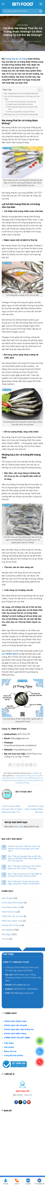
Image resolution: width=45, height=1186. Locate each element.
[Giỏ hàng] (41, 4)
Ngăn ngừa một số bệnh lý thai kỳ (20, 104)
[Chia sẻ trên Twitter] (18, 765)
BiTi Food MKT (36, 41)
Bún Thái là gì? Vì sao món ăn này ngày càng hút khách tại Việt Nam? (24, 882)
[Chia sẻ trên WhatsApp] (10, 765)
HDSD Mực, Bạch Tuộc (12, 921)
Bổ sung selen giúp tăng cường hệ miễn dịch (23, 108)
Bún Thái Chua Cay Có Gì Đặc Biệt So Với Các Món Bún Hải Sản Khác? (25, 875)
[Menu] (3, 4)
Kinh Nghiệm (22, 25)
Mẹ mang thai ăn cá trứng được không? (21, 93)
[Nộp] (40, 11)
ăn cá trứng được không (22, 775)
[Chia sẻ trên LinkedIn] (31, 765)
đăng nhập (18, 826)
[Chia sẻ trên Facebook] (14, 765)
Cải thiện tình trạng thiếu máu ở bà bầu (22, 102)
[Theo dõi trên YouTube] (29, 1102)
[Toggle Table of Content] (38, 90)
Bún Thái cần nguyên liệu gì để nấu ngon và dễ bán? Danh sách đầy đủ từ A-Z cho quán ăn (25, 858)
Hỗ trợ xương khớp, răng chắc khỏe (21, 112)
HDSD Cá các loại (9, 912)
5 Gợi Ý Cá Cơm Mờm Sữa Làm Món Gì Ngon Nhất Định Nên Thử (12, 809)
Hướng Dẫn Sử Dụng (11, 925)
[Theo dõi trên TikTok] (20, 1102)
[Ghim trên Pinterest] (27, 765)
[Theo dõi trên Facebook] (16, 1102)
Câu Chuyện (7, 898)
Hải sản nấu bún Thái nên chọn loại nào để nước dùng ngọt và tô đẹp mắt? (24, 848)
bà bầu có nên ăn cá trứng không (22, 778)
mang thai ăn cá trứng (16, 59)
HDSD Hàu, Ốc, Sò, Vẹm (12, 916)
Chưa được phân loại (11, 907)
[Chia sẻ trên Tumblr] (35, 765)
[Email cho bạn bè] (22, 765)
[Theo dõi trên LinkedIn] (25, 1102)
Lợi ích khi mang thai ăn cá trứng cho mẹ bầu (22, 97)
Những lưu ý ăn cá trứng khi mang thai (21, 114)
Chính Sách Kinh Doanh (13, 903)
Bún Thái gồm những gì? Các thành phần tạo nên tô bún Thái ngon (24, 867)
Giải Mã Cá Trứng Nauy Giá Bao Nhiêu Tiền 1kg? (34, 809)
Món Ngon (7, 934)
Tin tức (5, 939)
